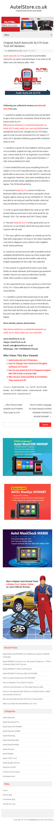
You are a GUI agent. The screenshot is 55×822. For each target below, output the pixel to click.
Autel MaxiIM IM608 (11, 745)
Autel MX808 (8, 754)
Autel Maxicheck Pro (11, 722)
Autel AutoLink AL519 (12, 56)
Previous (5, 23)
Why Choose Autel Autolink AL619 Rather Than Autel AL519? (13, 409)
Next (50, 23)
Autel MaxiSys (8, 749)
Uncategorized (9, 776)
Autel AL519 (21, 190)
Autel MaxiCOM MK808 (12, 727)
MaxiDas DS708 (9, 767)
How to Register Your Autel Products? (18, 682)
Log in (5, 790)
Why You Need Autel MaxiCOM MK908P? (19, 678)
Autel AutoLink (18, 387)
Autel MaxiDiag (9, 736)
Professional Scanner (11, 772)
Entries (7, 795)
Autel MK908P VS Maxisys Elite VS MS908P (20, 673)
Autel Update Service (11, 763)
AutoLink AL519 (20, 223)
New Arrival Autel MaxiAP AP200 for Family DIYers (23, 699)
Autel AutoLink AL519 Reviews (23, 360)
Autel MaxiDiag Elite (11, 740)
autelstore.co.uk (15, 51)
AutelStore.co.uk (28, 6)
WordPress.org (9, 804)
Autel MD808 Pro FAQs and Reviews (17, 669)
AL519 (32, 387)
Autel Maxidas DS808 (11, 731)
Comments (9, 799)
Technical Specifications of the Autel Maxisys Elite (23, 687)
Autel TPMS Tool (10, 758)
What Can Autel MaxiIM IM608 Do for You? (20, 704)
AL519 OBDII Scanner (19, 390)
